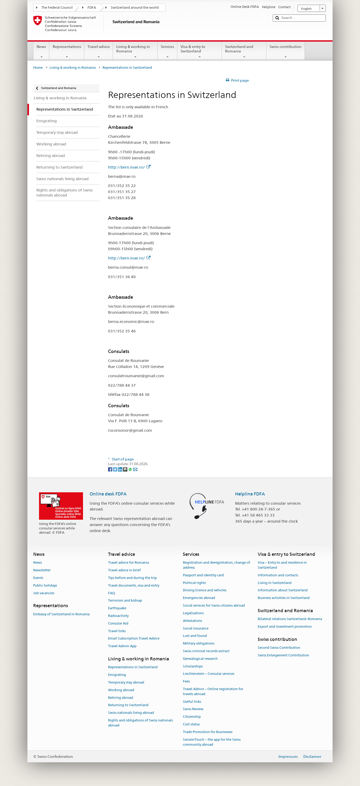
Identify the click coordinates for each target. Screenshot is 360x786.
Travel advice (98, 47)
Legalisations (193, 613)
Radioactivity (118, 616)
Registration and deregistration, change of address (216, 565)
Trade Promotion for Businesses (207, 732)
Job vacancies (43, 593)
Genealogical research (200, 659)
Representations (67, 47)
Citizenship (192, 717)
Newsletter (42, 570)
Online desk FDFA (108, 494)
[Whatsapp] (130, 469)
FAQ (111, 593)
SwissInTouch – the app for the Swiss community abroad (212, 742)
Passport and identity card (203, 575)
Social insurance (195, 628)
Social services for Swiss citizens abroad (214, 605)
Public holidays (45, 585)
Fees (186, 681)
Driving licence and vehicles (204, 590)
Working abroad (121, 690)
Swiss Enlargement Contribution (283, 655)
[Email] (135, 469)
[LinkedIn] (120, 469)
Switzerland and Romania (239, 49)
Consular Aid (118, 623)
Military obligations (198, 643)
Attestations (192, 621)
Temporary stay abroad (126, 682)
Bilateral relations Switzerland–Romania (290, 619)
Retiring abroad (120, 698)
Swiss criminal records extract (206, 651)
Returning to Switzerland (128, 705)
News (41, 47)
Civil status (191, 724)
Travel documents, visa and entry (133, 585)
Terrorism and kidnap (125, 601)
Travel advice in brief (124, 570)
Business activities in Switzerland (284, 598)
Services (167, 47)
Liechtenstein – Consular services (208, 674)
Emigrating (117, 675)
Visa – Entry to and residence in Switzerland (282, 565)
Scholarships (193, 666)
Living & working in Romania (133, 49)
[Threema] (125, 469)
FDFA (91, 7)
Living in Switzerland (274, 583)
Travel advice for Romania (128, 563)
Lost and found (195, 636)
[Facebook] (110, 469)
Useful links (192, 702)
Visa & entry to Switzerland (193, 49)
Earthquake (117, 608)
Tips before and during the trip (132, 578)
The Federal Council (57, 7)
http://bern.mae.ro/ (126, 167)
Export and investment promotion (285, 626)
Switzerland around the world (135, 7)
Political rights (194, 583)
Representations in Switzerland (133, 667)
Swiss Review (193, 709)
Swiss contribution (285, 47)
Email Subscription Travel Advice (133, 639)
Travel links (117, 631)
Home (38, 68)
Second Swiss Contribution (279, 648)
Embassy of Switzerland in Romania (61, 614)
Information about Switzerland (283, 590)
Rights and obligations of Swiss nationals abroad (140, 722)
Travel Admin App (122, 646)
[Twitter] (115, 469)
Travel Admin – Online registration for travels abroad (213, 691)
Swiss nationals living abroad (131, 713)
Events (38, 578)
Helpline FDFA (250, 494)
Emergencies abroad (199, 598)
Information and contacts (278, 575)
